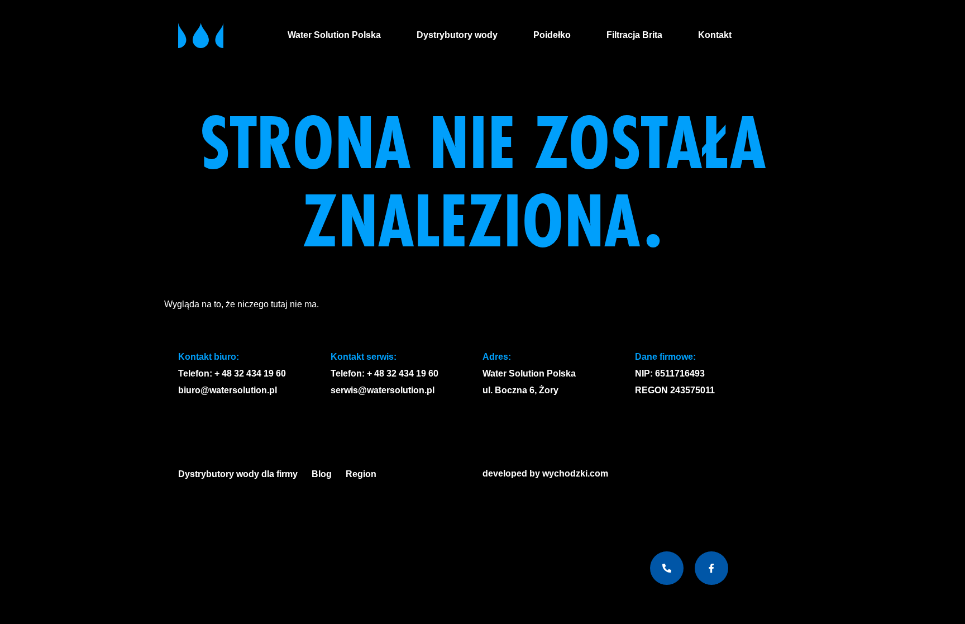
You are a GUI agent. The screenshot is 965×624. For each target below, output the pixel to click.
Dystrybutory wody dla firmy (238, 474)
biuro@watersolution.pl (227, 390)
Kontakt (715, 35)
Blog (322, 474)
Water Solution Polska (334, 35)
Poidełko (552, 35)
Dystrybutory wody (457, 35)
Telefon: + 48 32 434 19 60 (232, 373)
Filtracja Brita (634, 35)
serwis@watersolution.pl (382, 390)
